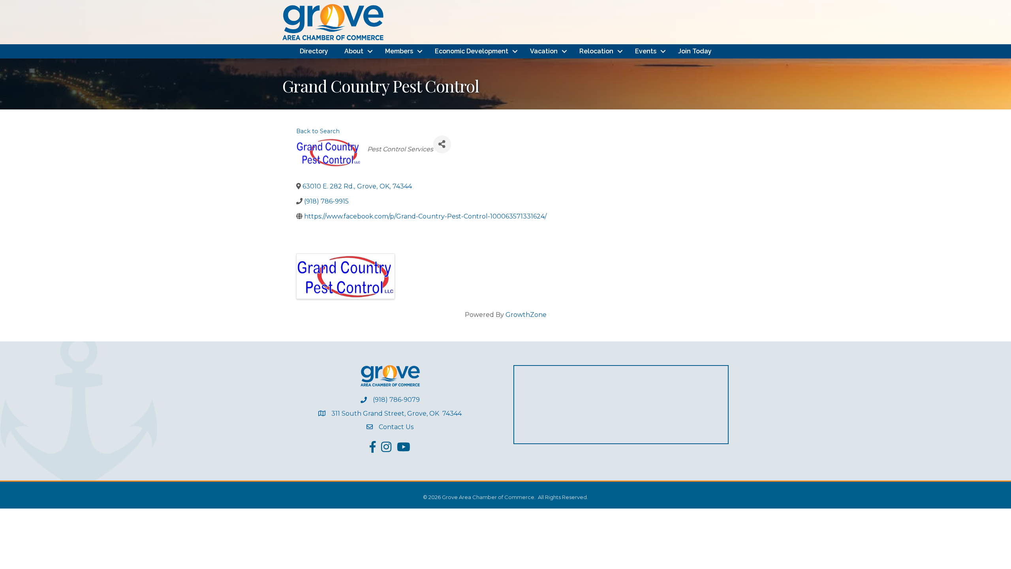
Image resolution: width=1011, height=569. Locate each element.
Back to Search (318, 131)
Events (645, 51)
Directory (314, 51)
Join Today (695, 51)
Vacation (544, 51)
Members (399, 51)
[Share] (442, 144)
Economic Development (471, 51)
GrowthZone (526, 314)
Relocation (596, 51)
